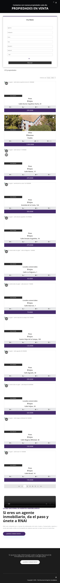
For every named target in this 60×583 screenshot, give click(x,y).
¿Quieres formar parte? (13, 533)
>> (41, 486)
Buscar (30, 63)
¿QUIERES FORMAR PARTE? (30, 562)
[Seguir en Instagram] (30, 568)
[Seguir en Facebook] (27, 568)
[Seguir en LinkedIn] (33, 568)
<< (19, 486)
